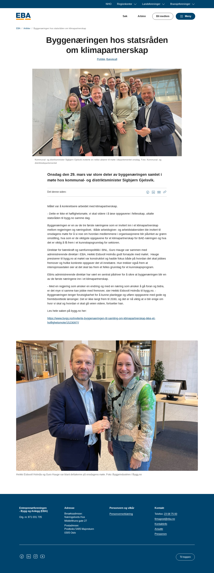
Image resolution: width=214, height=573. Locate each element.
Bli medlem (162, 16)
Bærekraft (111, 59)
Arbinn (142, 16)
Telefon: (166, 514)
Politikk (101, 59)
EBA (18, 28)
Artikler (26, 28)
